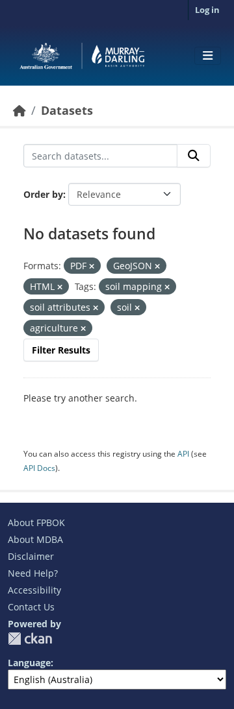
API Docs (39, 468)
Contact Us (31, 607)
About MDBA (35, 539)
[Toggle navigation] (207, 56)
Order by (43, 194)
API (183, 453)
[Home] (19, 110)
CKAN (30, 638)
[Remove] (91, 266)
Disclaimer (31, 556)
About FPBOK (36, 522)
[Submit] (194, 155)
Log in (207, 10)
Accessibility (34, 590)
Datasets (67, 110)
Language (29, 662)
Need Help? (33, 573)
